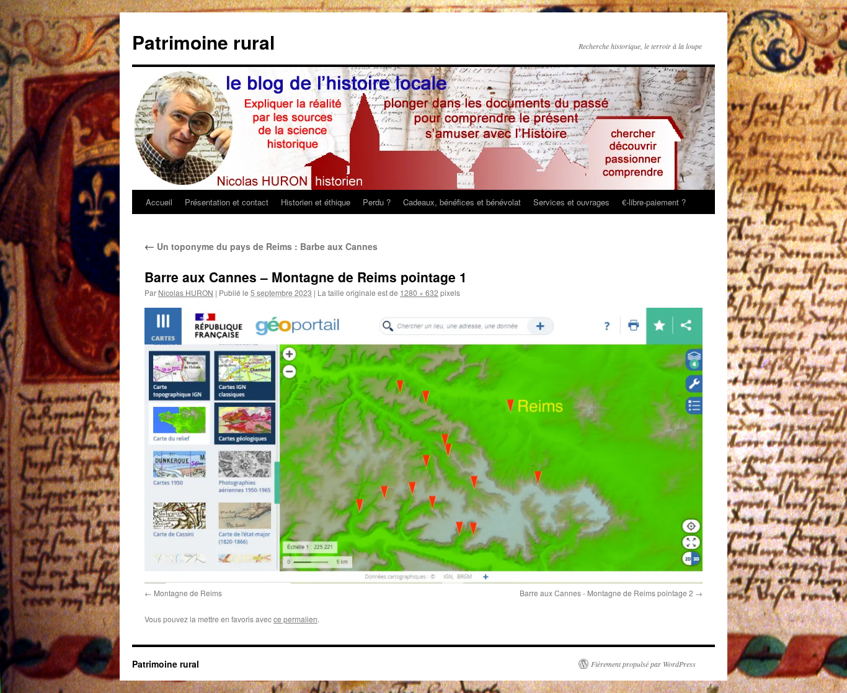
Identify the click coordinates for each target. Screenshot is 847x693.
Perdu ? (377, 202)
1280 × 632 (419, 292)
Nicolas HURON (185, 292)
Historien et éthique (315, 202)
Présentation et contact (226, 202)
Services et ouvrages (571, 202)
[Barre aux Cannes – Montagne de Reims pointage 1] (423, 446)
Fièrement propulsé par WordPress (643, 664)
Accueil (159, 202)
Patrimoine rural (203, 42)
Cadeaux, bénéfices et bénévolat (462, 202)
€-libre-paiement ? (654, 202)
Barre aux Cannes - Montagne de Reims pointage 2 (606, 593)
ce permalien (295, 619)
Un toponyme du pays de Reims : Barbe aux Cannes (261, 246)
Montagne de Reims (188, 593)
